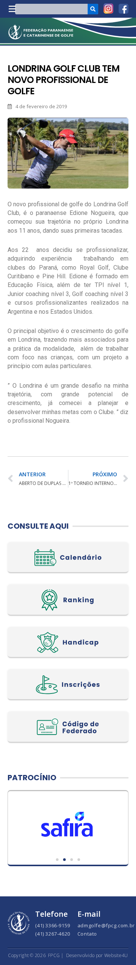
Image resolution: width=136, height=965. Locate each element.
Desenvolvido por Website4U (97, 955)
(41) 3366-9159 (52, 925)
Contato (87, 933)
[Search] (93, 9)
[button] (12, 9)
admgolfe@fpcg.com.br (106, 925)
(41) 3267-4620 (52, 933)
